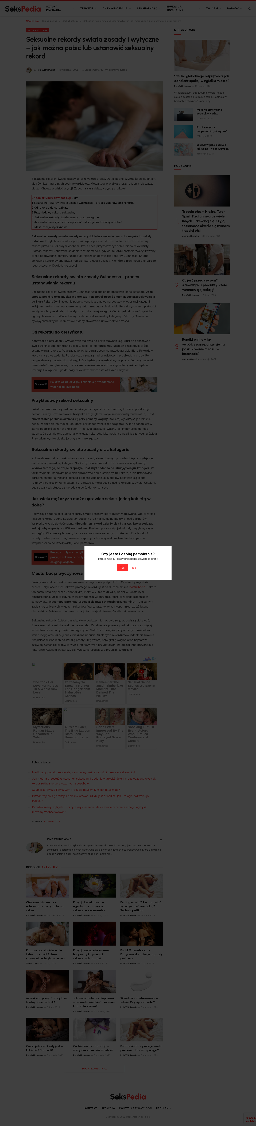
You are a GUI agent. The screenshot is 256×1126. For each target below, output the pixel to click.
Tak (122, 567)
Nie (134, 567)
